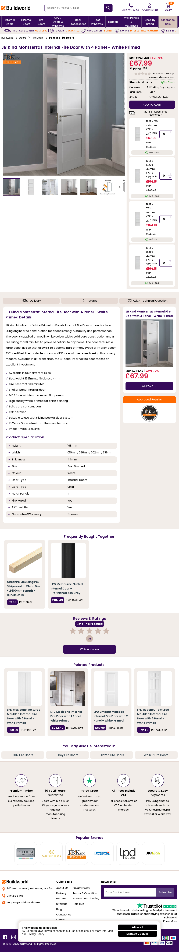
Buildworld (7, 38)
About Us (62, 888)
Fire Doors (41, 22)
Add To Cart (149, 386)
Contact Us (63, 914)
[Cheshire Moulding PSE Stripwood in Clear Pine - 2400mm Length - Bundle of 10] (24, 560)
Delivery (35, 301)
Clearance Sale (168, 22)
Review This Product (162, 77)
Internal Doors (10, 22)
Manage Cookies (137, 933)
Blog (59, 909)
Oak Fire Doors (23, 755)
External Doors (26, 22)
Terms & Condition (85, 893)
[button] (11, 187)
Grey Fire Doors (67, 755)
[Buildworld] (15, 8)
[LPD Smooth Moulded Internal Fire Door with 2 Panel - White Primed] (111, 688)
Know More (170, 921)
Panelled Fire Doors (61, 38)
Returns (92, 301)
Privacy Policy (81, 888)
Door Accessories (78, 22)
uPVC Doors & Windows (58, 22)
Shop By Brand (150, 22)
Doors (22, 38)
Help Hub (78, 904)
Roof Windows (97, 22)
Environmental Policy (86, 898)
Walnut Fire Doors (156, 755)
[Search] (108, 8)
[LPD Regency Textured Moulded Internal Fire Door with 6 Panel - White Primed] (154, 688)
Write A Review (89, 649)
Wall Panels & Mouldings (131, 22)
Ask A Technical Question (150, 301)
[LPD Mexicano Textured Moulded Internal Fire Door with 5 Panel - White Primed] (24, 688)
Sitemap (61, 904)
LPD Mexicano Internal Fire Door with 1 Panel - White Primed (66, 716)
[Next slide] (119, 187)
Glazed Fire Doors (112, 755)
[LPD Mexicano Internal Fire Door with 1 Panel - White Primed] (67, 688)
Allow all (137, 927)
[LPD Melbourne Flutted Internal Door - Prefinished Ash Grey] (68, 560)
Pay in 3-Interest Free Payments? (155, 113)
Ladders (113, 22)
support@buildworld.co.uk (23, 902)
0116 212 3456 (15, 895)
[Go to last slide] (8, 187)
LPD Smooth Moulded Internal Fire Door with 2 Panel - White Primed (111, 716)
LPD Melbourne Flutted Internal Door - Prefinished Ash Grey (67, 588)
